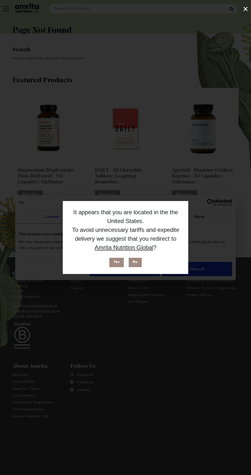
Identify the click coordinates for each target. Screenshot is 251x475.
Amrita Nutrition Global (124, 247)
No (135, 262)
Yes (116, 262)
